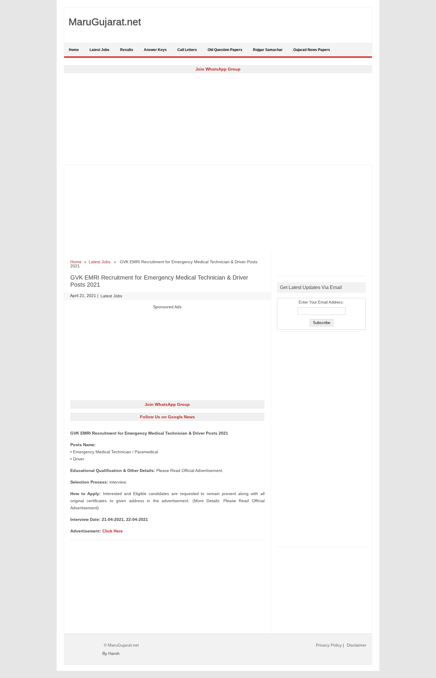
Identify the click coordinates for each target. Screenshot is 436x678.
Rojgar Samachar (268, 50)
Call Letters (187, 50)
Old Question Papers (225, 50)
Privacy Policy (329, 645)
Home (74, 50)
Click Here (112, 531)
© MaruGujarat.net (121, 645)
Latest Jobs (99, 50)
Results (126, 50)
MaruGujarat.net (105, 21)
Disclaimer (356, 645)
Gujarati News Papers (311, 50)
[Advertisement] (218, 118)
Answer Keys (155, 50)
